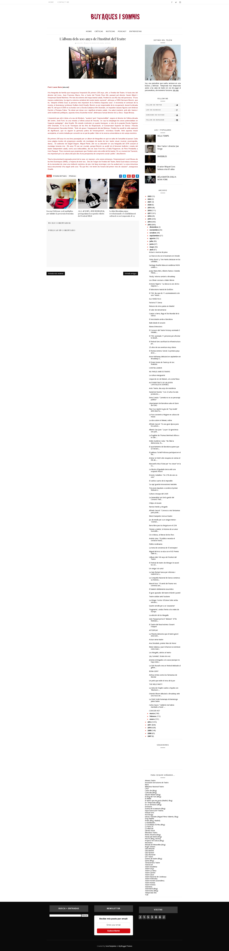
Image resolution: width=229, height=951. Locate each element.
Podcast (122, 31)
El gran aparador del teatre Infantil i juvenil (164, 593)
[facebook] (172, 2)
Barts (147, 785)
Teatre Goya (149, 869)
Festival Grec (149, 813)
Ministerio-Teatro (151, 833)
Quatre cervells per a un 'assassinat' (162, 606)
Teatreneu (148, 887)
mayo (152, 247)
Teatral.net (149, 865)
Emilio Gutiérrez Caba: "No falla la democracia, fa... (161, 442)
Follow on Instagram (155, 120)
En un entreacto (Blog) (153, 805)
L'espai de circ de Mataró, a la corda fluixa (164, 379)
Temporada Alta (150, 893)
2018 (150, 210)
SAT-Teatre (149, 857)
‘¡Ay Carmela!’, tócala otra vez (159, 656)
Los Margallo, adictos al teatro (160, 653)
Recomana (148, 843)
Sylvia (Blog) (149, 861)
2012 (150, 722)
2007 (150, 736)
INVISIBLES (162, 156)
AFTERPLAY (153, 630)
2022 (150, 199)
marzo (152, 713)
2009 (150, 730)
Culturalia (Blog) (151, 793)
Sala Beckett (149, 851)
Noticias (110, 31)
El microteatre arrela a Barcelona (161, 319)
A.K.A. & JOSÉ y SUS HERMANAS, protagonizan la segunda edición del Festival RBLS (91, 213)
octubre (153, 233)
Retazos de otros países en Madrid (161, 306)
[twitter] (176, 2)
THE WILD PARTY (155, 684)
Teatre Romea (150, 883)
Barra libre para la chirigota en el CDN (163, 525)
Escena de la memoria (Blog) (155, 809)
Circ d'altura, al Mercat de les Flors (161, 535)
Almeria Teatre (150, 781)
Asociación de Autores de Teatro (157, 783)
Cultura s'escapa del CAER (158, 494)
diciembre (154, 227)
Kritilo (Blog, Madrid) (152, 821)
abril (152, 250)
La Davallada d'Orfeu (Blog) (155, 825)
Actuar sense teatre (156, 640)
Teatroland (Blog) (151, 889)
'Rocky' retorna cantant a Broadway (162, 276)
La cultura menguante (157, 375)
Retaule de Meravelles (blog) (155, 845)
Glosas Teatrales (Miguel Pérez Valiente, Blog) (161, 817)
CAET (147, 789)
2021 (150, 202)
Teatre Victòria (150, 885)
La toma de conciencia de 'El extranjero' (163, 548)
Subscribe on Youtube (155, 115)
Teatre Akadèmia (151, 867)
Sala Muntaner (150, 855)
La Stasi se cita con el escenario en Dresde (164, 256)
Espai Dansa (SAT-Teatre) (154, 811)
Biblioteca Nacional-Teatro (154, 787)
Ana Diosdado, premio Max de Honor (162, 643)
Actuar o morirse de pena (158, 252)
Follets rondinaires (155, 544)
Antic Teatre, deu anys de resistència (162, 388)
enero (152, 719)
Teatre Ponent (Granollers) (154, 881)
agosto (153, 238)
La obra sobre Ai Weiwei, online (160, 420)
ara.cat (65, 87)
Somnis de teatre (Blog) (153, 859)
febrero (153, 716)
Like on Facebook (153, 110)
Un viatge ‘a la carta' (156, 568)
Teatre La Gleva (150, 871)
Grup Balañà (149, 819)
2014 (150, 222)
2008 (150, 733)
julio (152, 241)
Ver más (176, 90)
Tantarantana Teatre (152, 863)
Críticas (99, 31)
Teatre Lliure (149, 875)
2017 (150, 213)
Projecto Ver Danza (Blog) (154, 841)
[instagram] (180, 2)
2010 (150, 728)
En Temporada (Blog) (152, 803)
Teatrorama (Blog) (151, 891)
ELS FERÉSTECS (155, 299)
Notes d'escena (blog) (153, 835)
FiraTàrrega (149, 815)
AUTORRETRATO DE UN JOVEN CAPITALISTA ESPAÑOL (161, 384)
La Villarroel (149, 829)
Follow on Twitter (154, 105)
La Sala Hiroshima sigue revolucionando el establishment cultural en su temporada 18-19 (122, 213)
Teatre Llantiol (150, 873)
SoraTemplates (111, 946)
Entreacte (148, 807)
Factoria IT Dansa (155, 303)
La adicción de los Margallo (159, 615)
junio (152, 244)
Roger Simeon (150, 847)
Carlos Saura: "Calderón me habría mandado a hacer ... (161, 706)
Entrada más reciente (55, 273)
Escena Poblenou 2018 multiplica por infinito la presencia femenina (60, 212)
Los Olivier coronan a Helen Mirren (161, 280)
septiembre (155, 236)
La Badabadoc (150, 823)
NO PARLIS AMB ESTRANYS (159, 372)
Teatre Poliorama (151, 879)
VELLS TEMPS (163, 136)
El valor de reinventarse (157, 310)
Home (51, 2)
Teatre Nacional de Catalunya (155, 877)
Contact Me (63, 2)
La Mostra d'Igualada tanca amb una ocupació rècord (162, 470)
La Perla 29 (149, 827)
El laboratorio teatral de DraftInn (161, 289)
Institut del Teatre (98, 43)
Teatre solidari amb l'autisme (159, 596)
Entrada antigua (130, 273)
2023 (150, 196)
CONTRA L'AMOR (155, 368)
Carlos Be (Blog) (151, 791)
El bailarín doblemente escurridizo (161, 589)
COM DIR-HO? (154, 711)
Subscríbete (113, 931)
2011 (150, 725)
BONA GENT (154, 671)
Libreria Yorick (150, 831)
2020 (150, 205)
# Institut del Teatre (60, 176)
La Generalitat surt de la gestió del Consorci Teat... (161, 498)
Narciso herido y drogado (158, 507)
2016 (150, 216)
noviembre (154, 230)
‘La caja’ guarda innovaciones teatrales (163, 484)
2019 (150, 208)
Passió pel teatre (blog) (153, 837)
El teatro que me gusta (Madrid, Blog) (158, 801)
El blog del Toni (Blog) (153, 797)
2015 (150, 219)
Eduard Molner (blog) (153, 795)
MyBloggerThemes (125, 946)
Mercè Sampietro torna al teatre (160, 516)
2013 (150, 225)
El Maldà (148, 799)
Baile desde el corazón (157, 323)
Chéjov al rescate (155, 503)
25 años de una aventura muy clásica (162, 347)
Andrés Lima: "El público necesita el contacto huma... (162, 539)
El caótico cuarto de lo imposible (160, 481)
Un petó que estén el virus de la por (162, 681)
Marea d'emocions (155, 327)
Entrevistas (135, 31)
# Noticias (72, 176)
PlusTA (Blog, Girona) (153, 839)
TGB (146, 895)
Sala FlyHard (149, 853)
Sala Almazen (150, 849)
